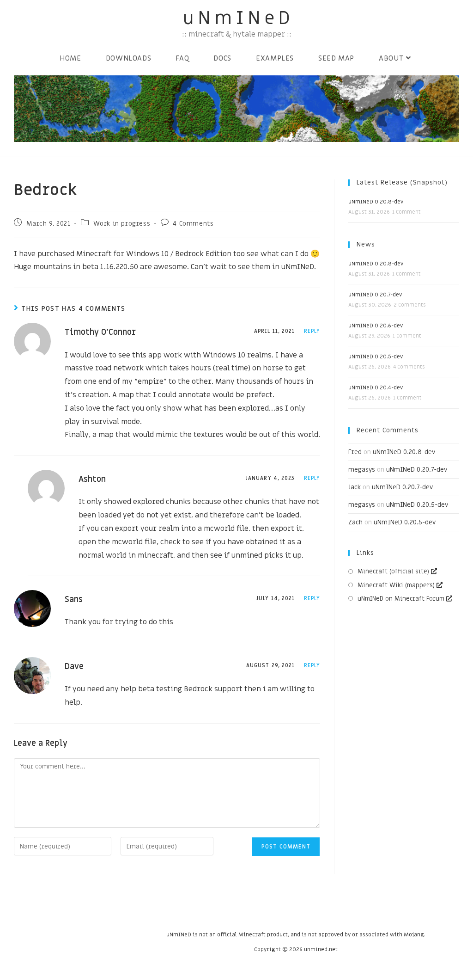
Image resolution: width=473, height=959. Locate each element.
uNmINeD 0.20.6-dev (375, 325)
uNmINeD (238, 18)
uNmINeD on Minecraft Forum (401, 598)
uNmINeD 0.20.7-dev (375, 294)
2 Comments (409, 304)
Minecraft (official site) (393, 571)
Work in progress (122, 223)
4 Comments (193, 223)
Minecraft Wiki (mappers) (396, 585)
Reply (312, 331)
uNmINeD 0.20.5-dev (375, 356)
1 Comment (406, 212)
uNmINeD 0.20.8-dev (375, 201)
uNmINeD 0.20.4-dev (375, 387)
